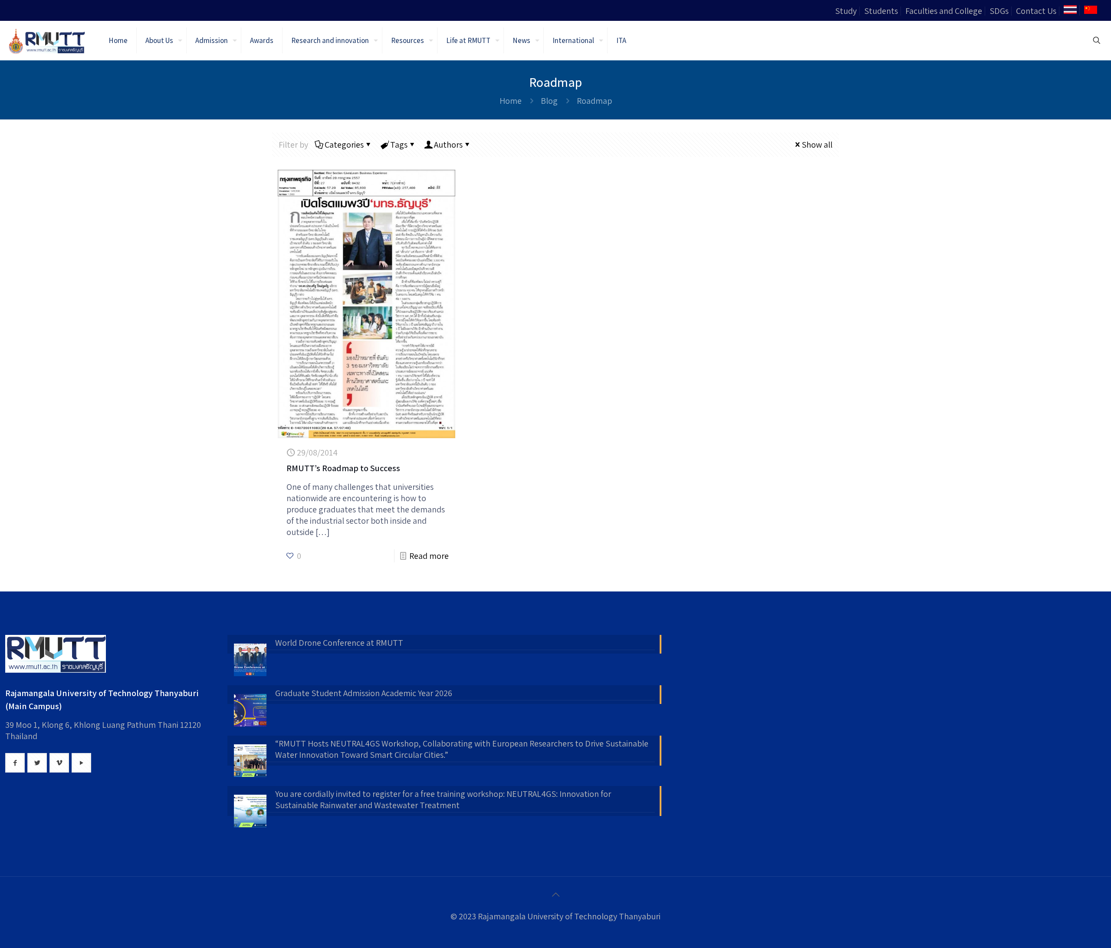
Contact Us (1036, 11)
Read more (429, 556)
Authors (448, 144)
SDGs (999, 11)
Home (511, 100)
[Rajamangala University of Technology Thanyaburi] (48, 40)
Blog (549, 100)
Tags (399, 144)
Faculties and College (943, 11)
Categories (344, 144)
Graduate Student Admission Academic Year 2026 (363, 693)
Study (846, 11)
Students (881, 11)
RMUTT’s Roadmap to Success (343, 468)
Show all (817, 144)
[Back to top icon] (555, 894)
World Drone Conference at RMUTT (339, 642)
